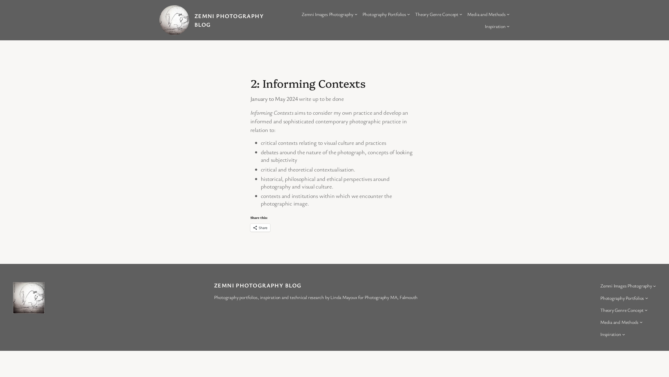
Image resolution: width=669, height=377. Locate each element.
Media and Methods (486, 14)
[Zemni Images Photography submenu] (356, 14)
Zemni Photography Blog (258, 285)
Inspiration (495, 26)
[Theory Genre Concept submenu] (460, 14)
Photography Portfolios (384, 14)
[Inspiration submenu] (508, 26)
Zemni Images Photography (327, 14)
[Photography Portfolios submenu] (408, 14)
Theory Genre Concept (436, 14)
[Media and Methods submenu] (508, 14)
